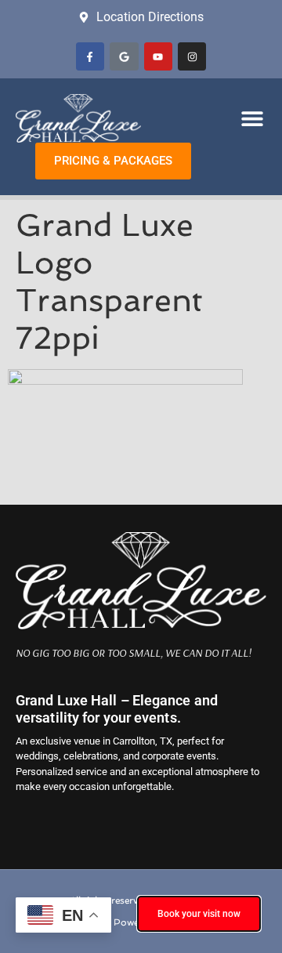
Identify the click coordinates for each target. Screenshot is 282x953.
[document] (141, 476)
